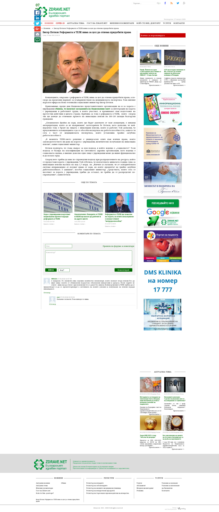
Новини (49, 23)
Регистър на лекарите (95, 483)
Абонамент (141, 486)
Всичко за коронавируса (153, 35)
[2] (37, 41)
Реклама (140, 491)
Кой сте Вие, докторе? (148, 23)
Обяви (63, 483)
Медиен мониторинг (145, 488)
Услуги (167, 23)
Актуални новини (43, 483)
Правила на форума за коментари (118, 246)
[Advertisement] (139, 11)
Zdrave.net (96, 508)
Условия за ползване (170, 483)
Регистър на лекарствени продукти (100, 491)
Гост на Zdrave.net (43, 491)
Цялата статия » (49, 224)
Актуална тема (75, 23)
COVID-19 (60, 23)
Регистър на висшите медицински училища (103, 488)
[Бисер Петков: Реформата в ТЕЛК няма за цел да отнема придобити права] (52, 12)
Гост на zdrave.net (97, 23)
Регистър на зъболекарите (96, 486)
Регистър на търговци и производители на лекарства (107, 493)
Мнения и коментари (122, 23)
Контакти (179, 23)
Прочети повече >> (155, 85)
